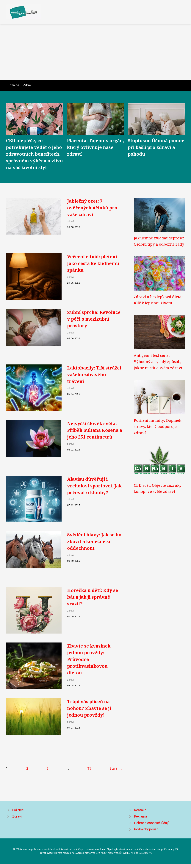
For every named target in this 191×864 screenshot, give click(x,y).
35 (89, 768)
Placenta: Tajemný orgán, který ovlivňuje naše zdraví (95, 147)
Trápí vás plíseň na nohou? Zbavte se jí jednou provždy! (89, 708)
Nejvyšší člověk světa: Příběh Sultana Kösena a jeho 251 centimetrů (94, 430)
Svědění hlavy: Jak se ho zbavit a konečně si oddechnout (94, 541)
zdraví (70, 221)
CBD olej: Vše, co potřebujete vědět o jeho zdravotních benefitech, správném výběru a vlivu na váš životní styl (34, 153)
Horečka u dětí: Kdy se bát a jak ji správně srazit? (92, 597)
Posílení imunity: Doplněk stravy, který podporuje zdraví (157, 426)
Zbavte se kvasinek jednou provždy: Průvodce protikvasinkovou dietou (88, 659)
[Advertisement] (95, 52)
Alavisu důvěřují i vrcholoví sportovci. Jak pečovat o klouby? (94, 485)
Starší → (116, 768)
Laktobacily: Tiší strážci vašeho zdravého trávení (94, 374)
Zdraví (27, 85)
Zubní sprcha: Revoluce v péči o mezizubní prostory (93, 319)
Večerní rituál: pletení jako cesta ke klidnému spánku (93, 263)
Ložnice (13, 85)
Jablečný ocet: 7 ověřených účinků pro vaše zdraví (92, 207)
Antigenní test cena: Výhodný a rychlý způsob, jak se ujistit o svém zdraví (158, 361)
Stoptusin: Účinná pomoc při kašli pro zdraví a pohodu (156, 147)
